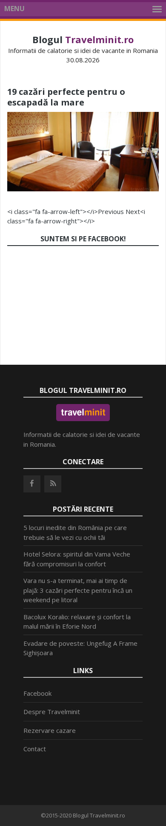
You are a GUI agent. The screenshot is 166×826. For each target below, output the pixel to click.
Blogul (83, 39)
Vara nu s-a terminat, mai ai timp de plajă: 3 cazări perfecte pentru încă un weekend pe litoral (77, 590)
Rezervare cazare (49, 730)
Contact (34, 748)
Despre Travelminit (51, 711)
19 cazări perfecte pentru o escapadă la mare (66, 97)
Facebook (37, 693)
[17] (83, 188)
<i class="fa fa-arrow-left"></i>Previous (65, 211)
